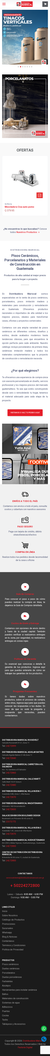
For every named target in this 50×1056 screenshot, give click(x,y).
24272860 (11, 772)
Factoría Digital (25, 1047)
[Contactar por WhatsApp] (44, 1028)
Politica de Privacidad (12, 949)
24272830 (11, 809)
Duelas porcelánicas (12, 977)
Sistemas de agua (11, 1002)
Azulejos (6, 985)
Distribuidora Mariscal (33, 1040)
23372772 (11, 821)
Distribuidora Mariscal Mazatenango (22, 803)
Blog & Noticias (9, 936)
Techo (5, 1019)
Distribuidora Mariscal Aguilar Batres (23, 752)
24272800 (11, 846)
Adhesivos (7, 1007)
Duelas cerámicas (10, 968)
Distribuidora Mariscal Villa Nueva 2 (21, 828)
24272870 (11, 797)
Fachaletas (7, 981)
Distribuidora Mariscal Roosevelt (20, 740)
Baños (5, 994)
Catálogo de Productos (13, 919)
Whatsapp (7, 932)
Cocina (5, 1015)
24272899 (11, 746)
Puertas (6, 1011)
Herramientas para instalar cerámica (19, 990)
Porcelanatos (8, 973)
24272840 (11, 758)
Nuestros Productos (26, 232)
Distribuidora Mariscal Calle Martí (21, 779)
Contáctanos (8, 941)
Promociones (8, 924)
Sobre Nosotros (10, 915)
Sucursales (7, 928)
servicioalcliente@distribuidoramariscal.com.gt (25, 878)
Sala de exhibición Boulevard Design (21, 815)
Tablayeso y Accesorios (13, 1024)
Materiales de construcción (15, 998)
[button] (18, 66)
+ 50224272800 (25, 885)
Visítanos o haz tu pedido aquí (25, 413)
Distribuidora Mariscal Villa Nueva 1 (21, 791)
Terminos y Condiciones (13, 945)
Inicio (4, 911)
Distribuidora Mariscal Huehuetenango (23, 840)
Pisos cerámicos (10, 964)
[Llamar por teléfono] (44, 1039)
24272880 (11, 785)
